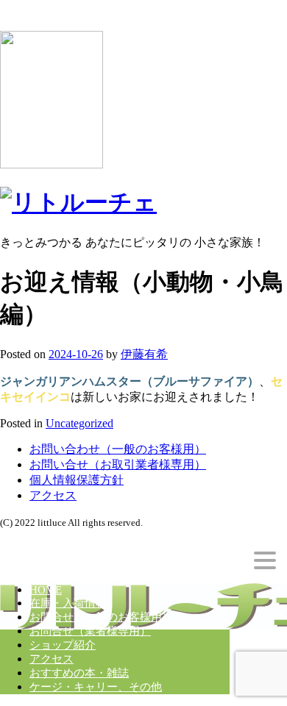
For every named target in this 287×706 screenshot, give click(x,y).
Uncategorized (79, 423)
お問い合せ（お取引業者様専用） (117, 464)
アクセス (53, 495)
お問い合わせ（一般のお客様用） (117, 449)
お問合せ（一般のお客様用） (101, 617)
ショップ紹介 (62, 645)
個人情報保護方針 (76, 480)
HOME (45, 590)
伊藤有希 (144, 354)
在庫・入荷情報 (68, 603)
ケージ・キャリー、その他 (95, 687)
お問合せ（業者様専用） (90, 631)
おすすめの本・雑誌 (79, 673)
